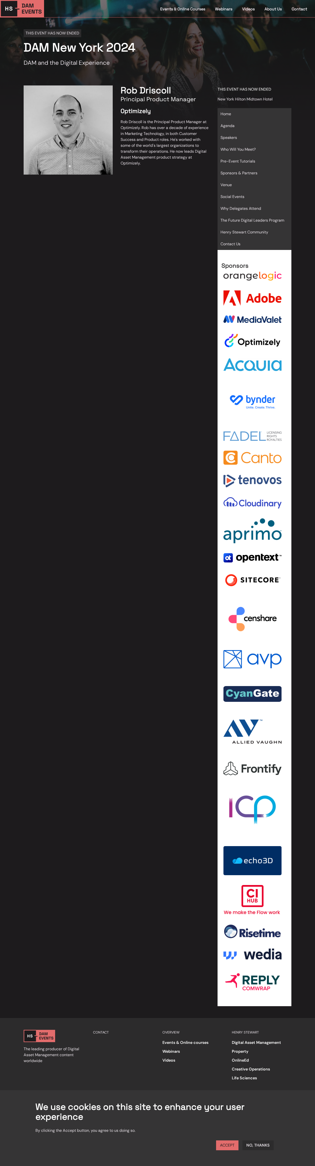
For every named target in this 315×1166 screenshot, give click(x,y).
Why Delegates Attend (240, 208)
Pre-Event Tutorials (237, 161)
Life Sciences (244, 1078)
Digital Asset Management (256, 1042)
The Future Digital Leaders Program (252, 220)
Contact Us (230, 243)
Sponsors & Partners (238, 173)
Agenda (227, 125)
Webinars (223, 9)
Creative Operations (251, 1069)
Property (240, 1051)
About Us (273, 9)
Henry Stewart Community (244, 232)
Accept (227, 1145)
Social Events (232, 196)
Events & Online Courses (182, 9)
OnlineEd (240, 1060)
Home (225, 113)
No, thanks (258, 1145)
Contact (299, 9)
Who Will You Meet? (238, 149)
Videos (248, 9)
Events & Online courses (185, 1042)
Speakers (228, 137)
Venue (226, 184)
